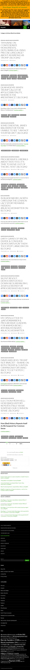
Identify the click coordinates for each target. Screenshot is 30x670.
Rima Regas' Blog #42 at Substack (15, 7)
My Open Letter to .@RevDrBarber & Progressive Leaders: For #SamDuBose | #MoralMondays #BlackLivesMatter (14, 324)
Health (2, 551)
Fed (14, 649)
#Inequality (14, 634)
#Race (11, 636)
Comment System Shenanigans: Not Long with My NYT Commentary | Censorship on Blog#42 (15, 512)
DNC (2, 267)
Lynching (4, 229)
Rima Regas (13, 60)
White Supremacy (21, 78)
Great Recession (10, 651)
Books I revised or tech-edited (7, 571)
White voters (5, 189)
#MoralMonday (5, 346)
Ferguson (19, 649)
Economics (16, 156)
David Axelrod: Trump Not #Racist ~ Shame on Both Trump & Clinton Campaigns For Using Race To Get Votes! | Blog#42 (15, 366)
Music (2, 610)
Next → (21, 443)
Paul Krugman (20, 657)
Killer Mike (18, 349)
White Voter (25, 307)
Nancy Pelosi (10, 187)
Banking (6, 638)
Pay (27, 657)
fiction (24, 649)
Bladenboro (14, 228)
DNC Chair (7, 267)
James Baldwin (15, 150)
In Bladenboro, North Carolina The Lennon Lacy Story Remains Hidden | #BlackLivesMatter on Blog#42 (14, 204)
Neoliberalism (5, 657)
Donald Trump (20, 390)
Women (3, 309)
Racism (9, 78)
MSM (19, 655)
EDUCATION (12, 648)
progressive (21, 658)
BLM (22, 348)
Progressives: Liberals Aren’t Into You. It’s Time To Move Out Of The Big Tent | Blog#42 (14, 163)
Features (2, 603)
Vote (20, 307)
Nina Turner (24, 349)
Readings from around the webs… (8, 528)
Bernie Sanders (5, 184)
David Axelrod (4, 383)
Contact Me (3, 574)
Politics (15, 658)
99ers (2, 638)
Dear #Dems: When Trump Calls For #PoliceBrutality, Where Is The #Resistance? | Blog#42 (14, 92)
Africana (3, 40)
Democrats (20, 644)
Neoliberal (24, 655)
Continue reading (13, 70)
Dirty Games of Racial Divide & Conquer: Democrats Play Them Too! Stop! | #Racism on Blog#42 (14, 243)
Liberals (3, 187)
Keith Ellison (22, 267)
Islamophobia (14, 267)
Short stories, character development (9, 620)
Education (3, 545)
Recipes (2, 618)
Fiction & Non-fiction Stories (7, 530)
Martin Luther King (4, 655)
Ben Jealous (20, 346)
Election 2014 (20, 648)
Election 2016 (4, 391)
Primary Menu (28, 27)
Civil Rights (4, 349)
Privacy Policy (4, 576)
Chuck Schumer (21, 184)
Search (2, 558)
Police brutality (5, 116)
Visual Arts (3, 548)
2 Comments (21, 413)
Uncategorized (4, 623)
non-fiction (13, 657)
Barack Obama (13, 638)
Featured (3, 600)
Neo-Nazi (4, 78)
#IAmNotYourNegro (6, 150)
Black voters (13, 184)
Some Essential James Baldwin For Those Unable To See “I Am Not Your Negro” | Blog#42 (14, 129)
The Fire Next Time (24, 150)
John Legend (11, 349)
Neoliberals (17, 187)
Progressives (24, 187)
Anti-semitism (14, 266)
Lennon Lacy (21, 228)
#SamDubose (13, 346)
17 (16, 443)
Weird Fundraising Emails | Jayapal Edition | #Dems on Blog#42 (14, 486)
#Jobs (21, 634)
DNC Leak (12, 436)
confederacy (13, 75)
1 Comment (20, 251)
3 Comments (21, 333)
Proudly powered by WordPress (6, 668)
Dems (3, 646)
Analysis (7, 40)
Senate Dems (13, 116)
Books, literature (5, 543)
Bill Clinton (4, 390)
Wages (22, 661)
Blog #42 (3, 27)
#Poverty (5, 636)
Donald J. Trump (5, 307)
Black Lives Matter (14, 40)
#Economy (5, 634)
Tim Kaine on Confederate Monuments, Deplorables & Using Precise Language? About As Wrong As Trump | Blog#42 (13, 50)
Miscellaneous (4, 608)
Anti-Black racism (5, 266)
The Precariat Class (5, 533)
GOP (3, 651)
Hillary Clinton (14, 307)
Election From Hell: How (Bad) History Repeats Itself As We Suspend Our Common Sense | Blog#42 (14, 405)
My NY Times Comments (6, 525)
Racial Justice (5, 351)
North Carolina (11, 229)
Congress (12, 644)
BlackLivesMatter (5, 228)
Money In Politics (13, 655)
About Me (3, 569)
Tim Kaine (14, 78)
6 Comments (21, 169)
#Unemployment (20, 636)
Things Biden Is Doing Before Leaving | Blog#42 (11, 480)
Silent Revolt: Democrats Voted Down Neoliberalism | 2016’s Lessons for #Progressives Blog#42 (15, 283)
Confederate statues (22, 75)
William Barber (13, 351)
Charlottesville (5, 75)
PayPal (21, 452)
